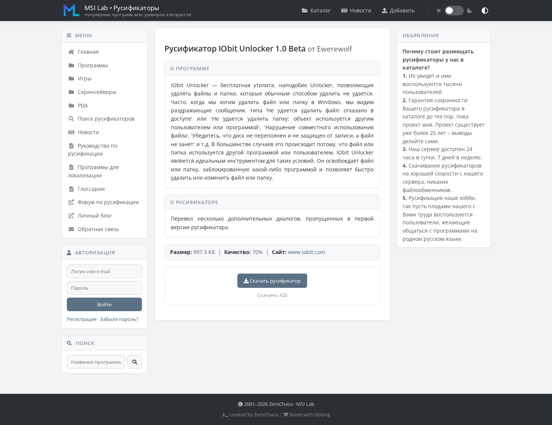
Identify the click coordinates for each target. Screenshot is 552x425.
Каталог (321, 10)
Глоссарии (90, 188)
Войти (104, 304)
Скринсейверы (96, 91)
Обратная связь (97, 229)
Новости (360, 10)
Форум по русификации (107, 202)
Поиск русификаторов (105, 118)
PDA (82, 105)
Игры (84, 78)
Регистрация (82, 319)
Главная (87, 51)
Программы (92, 65)
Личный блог (94, 215)
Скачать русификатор (275, 280)
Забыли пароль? (119, 319)
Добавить (402, 10)
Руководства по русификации (92, 149)
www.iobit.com (306, 252)
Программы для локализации (93, 171)
